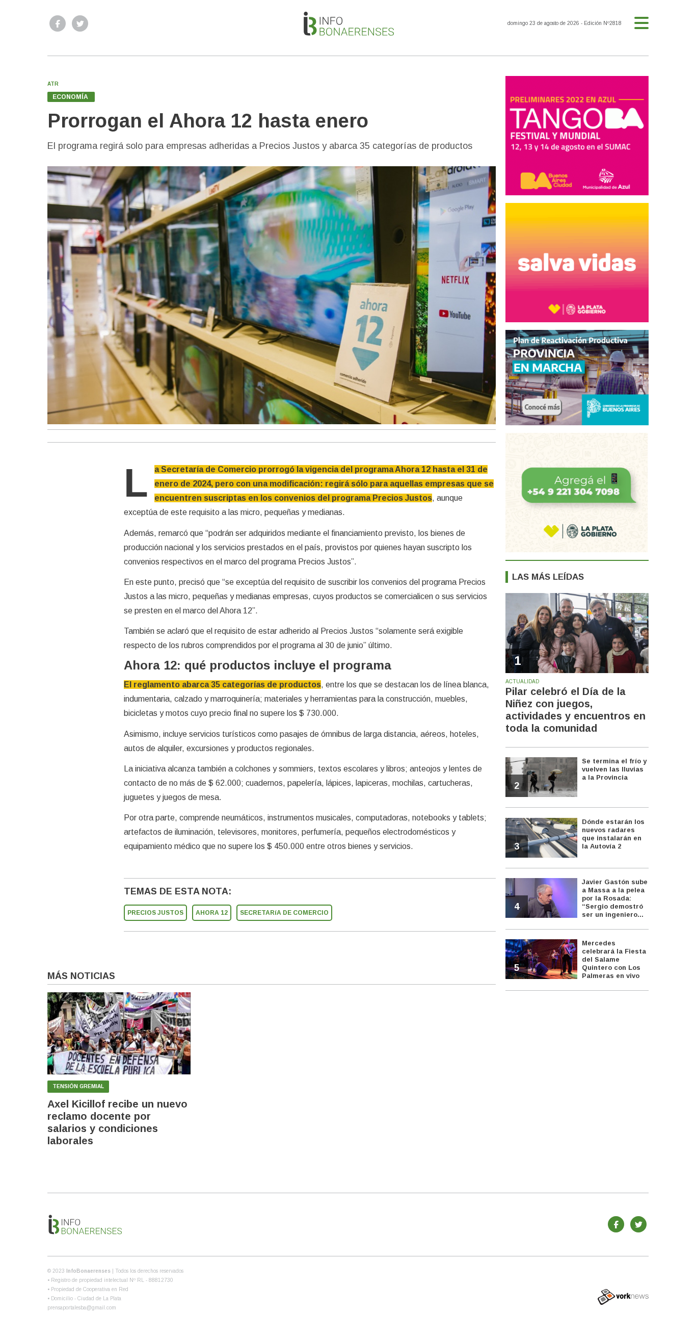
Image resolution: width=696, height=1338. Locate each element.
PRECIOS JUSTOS (155, 912)
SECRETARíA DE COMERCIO (284, 912)
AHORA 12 (212, 912)
